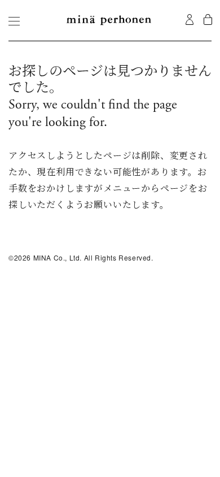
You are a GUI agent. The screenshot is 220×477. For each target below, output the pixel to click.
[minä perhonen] (109, 20)
